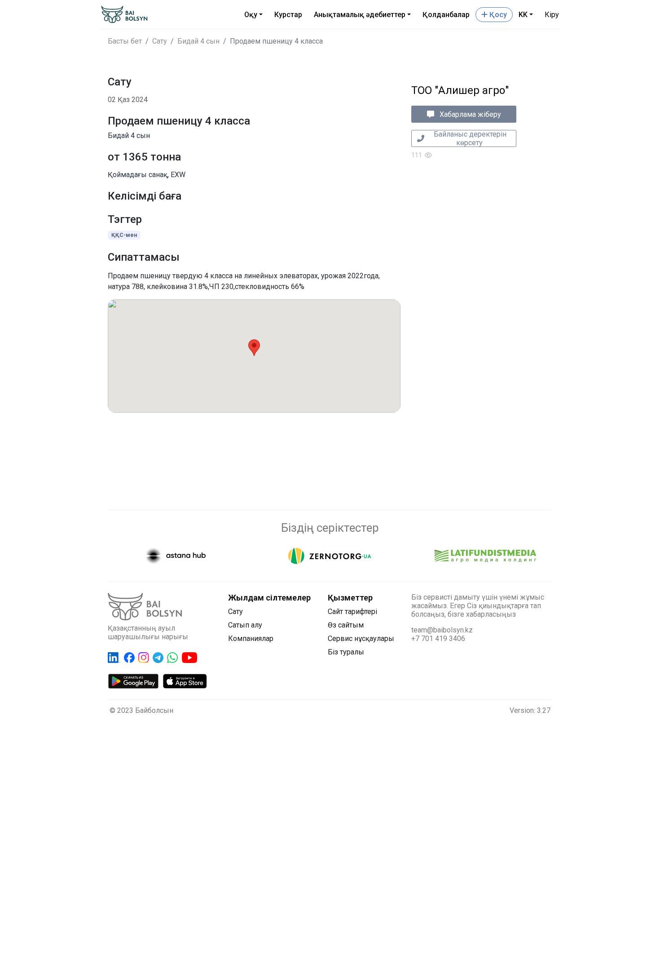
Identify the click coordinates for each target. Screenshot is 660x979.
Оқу (250, 14)
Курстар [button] (288, 14)
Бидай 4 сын (198, 41)
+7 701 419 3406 (438, 638)
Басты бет (125, 41)
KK (523, 14)
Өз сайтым (346, 625)
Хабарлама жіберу (469, 114)
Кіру (552, 14)
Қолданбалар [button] (446, 14)
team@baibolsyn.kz (442, 630)
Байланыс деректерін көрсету (469, 138)
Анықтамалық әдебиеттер (359, 14)
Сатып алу (245, 625)
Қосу (497, 14)
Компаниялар (250, 638)
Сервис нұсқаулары (361, 638)
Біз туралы (346, 652)
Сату (159, 41)
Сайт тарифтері (352, 611)
